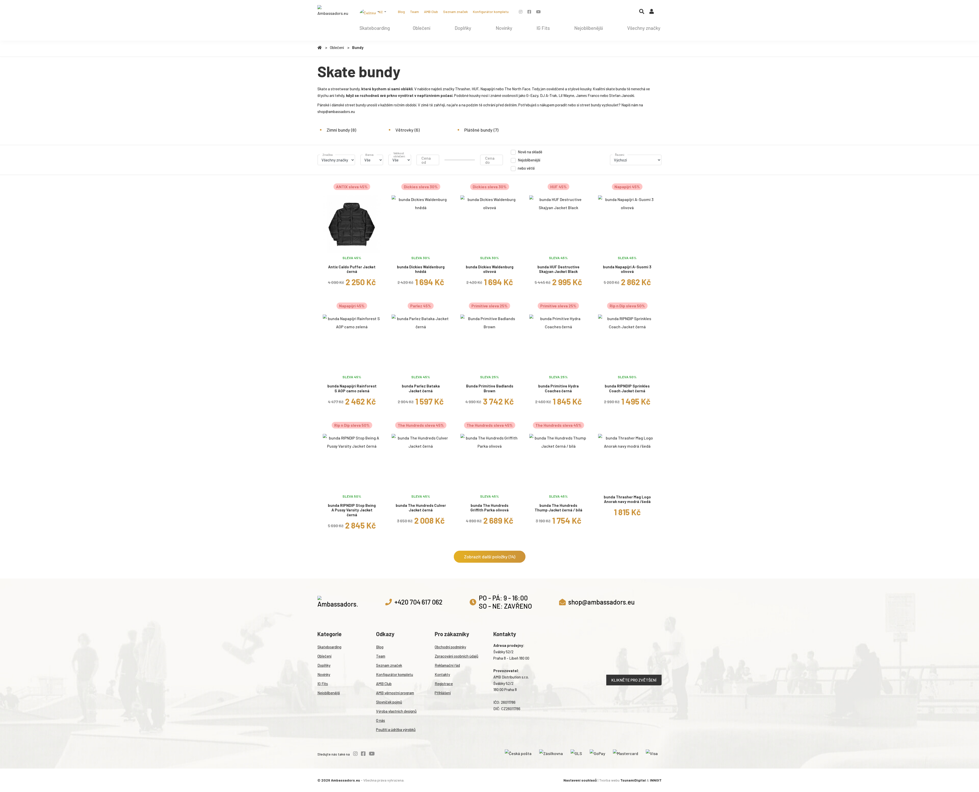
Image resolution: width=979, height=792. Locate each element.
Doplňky (463, 28)
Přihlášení (443, 692)
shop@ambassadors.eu (336, 111)
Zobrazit (351, 247)
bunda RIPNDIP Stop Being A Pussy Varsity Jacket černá (352, 510)
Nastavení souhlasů (580, 780)
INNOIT (656, 780)
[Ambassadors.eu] (332, 11)
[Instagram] (520, 11)
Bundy (358, 47)
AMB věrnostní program (395, 692)
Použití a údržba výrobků (396, 729)
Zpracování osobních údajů (456, 656)
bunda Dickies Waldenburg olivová (489, 269)
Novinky (504, 28)
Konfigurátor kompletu (491, 11)
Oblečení (421, 28)
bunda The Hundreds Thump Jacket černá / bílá (558, 507)
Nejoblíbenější (588, 28)
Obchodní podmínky (450, 647)
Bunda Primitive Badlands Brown (489, 388)
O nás (380, 720)
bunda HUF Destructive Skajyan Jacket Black (558, 269)
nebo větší (526, 168)
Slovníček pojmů (389, 702)
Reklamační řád (447, 665)
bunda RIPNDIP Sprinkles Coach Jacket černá (627, 388)
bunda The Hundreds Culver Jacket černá (421, 507)
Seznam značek (455, 11)
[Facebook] (529, 11)
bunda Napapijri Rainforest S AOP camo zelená (352, 388)
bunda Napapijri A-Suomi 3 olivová (627, 269)
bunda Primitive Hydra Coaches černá (558, 388)
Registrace (444, 683)
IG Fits (543, 28)
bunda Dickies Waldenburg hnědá (421, 269)
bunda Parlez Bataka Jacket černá (421, 388)
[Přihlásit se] (651, 12)
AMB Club (431, 11)
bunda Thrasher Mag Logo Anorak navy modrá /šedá (627, 499)
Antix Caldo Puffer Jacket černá (352, 269)
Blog (401, 11)
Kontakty (442, 674)
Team (414, 11)
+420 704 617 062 (418, 602)
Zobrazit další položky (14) (489, 556)
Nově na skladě (530, 151)
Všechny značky (643, 28)
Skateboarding (374, 28)
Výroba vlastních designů (396, 711)
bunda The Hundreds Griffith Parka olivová (489, 507)
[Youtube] (538, 11)
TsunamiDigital (633, 780)
